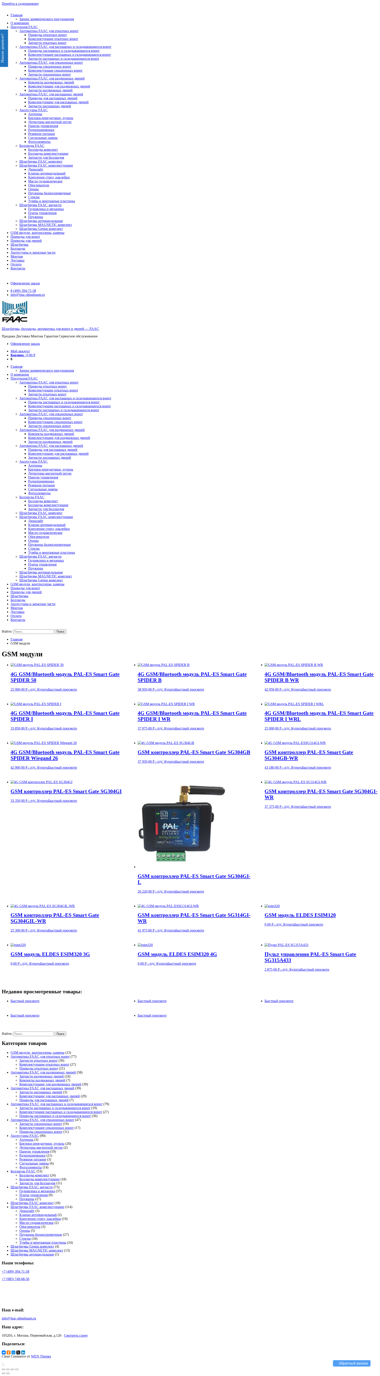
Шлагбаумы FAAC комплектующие (46, 165)
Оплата (16, 264)
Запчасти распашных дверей (49, 106)
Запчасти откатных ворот (47, 43)
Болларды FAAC (31, 145)
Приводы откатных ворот (47, 35)
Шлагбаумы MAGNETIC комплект (45, 225)
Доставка (17, 260)
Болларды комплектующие (48, 153)
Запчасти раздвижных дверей (50, 90)
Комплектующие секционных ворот (55, 70)
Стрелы (34, 197)
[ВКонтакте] (4, 1352)
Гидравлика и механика (46, 209)
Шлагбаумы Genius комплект (41, 229)
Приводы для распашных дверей (52, 98)
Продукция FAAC (24, 27)
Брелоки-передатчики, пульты (50, 118)
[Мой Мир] (13, 1352)
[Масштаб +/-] (16, 1369)
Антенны (35, 114)
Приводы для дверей (26, 240)
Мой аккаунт (20, 351)
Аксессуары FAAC (33, 110)
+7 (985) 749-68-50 (15, 1279)
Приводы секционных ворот (49, 66)
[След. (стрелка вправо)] (8, 1373)
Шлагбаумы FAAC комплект (40, 161)
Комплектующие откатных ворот (53, 39)
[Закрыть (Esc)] (3, 1369)
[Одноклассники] (9, 1352)
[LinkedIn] (23, 1352)
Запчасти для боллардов (46, 157)
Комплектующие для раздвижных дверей (59, 86)
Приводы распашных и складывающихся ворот (64, 51)
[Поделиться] (8, 1369)
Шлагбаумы (19, 244)
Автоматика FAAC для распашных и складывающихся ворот (65, 47)
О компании (20, 23)
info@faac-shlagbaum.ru (28, 295)
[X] (18, 1352)
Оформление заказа (25, 283)
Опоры (33, 189)
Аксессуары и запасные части (33, 252)
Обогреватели (38, 185)
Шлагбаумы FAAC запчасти (40, 205)
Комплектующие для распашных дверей (58, 102)
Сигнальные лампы (43, 138)
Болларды (18, 248)
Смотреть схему (76, 1335)
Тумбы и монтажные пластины (51, 201)
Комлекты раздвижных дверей (51, 82)
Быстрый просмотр (62, 689)
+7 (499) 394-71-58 (15, 1271)
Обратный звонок (353, 1363)
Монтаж (17, 256)
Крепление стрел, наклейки (49, 177)
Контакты (18, 268)
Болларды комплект (43, 149)
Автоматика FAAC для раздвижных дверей (52, 78)
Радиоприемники (41, 130)
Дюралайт (35, 169)
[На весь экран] (12, 1369)
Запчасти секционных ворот (49, 74)
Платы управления (42, 213)
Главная (16, 15)
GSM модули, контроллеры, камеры (37, 233)
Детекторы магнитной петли (49, 122)
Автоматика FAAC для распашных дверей (51, 94)
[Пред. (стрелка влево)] (3, 1373)
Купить (42, 689)
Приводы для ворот (25, 236)
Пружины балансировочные (49, 193)
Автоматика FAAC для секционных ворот (51, 62)
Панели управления (43, 126)
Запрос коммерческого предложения (46, 19)
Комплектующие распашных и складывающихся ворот (69, 54)
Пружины (35, 217)
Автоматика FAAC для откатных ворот (49, 31)
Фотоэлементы (39, 142)
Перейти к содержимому (20, 3)
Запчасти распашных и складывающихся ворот (63, 58)
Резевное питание (41, 134)
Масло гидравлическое (45, 181)
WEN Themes (41, 1356)
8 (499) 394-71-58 (23, 291)
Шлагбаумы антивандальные (41, 221)
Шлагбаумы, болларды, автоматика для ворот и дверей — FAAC (50, 329)
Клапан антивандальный (47, 173)
